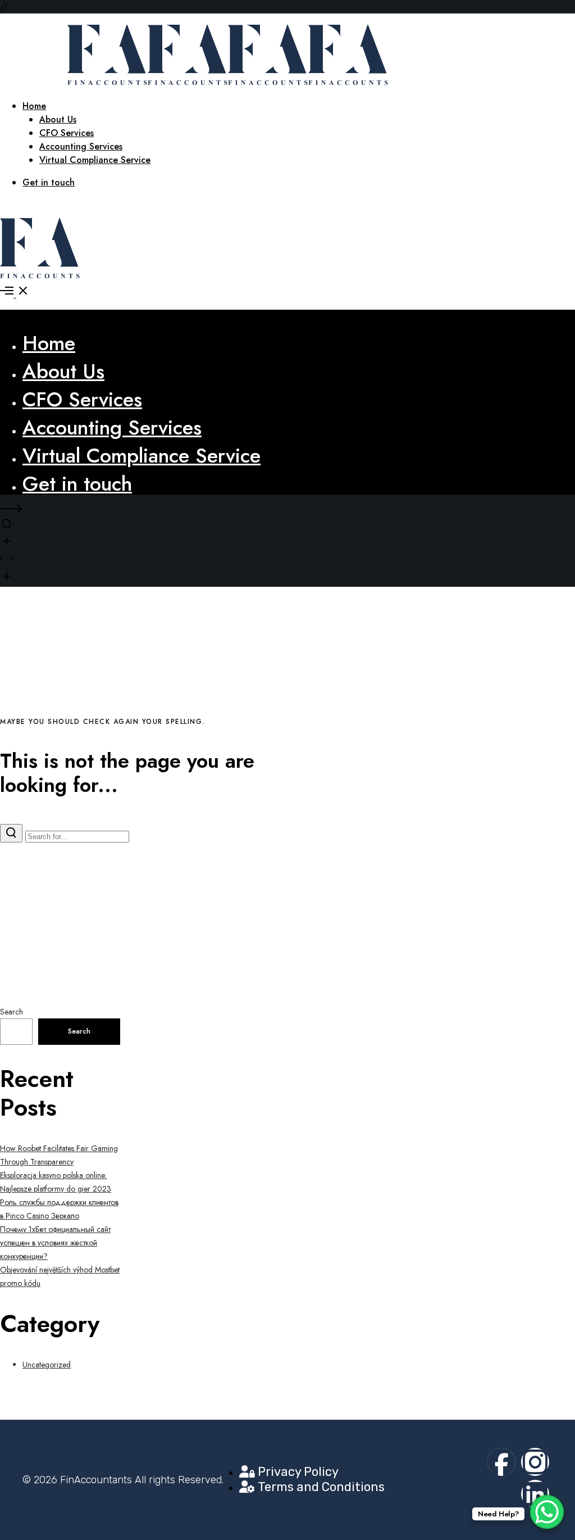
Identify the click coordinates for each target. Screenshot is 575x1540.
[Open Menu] (287, 292)
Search (11, 1011)
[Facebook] (501, 1462)
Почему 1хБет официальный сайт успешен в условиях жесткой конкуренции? (55, 1243)
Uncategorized (46, 1364)
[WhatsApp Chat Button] (547, 1512)
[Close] (6, 320)
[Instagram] (535, 1462)
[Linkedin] (535, 1494)
